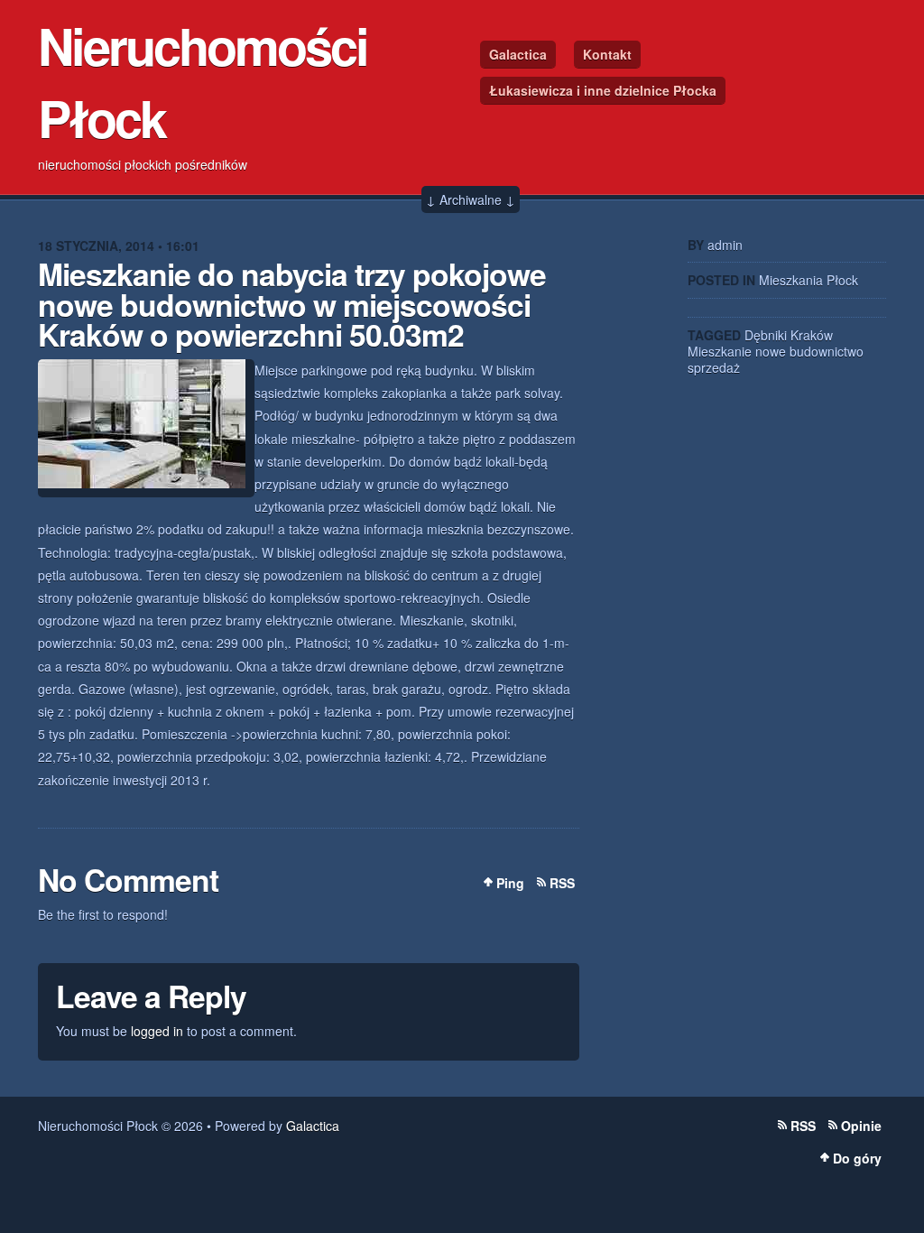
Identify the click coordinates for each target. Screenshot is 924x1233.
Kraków (811, 335)
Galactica (518, 54)
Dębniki (765, 335)
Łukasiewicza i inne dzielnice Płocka (602, 90)
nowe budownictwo (809, 351)
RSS (562, 883)
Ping (510, 883)
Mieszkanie (720, 351)
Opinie (861, 1126)
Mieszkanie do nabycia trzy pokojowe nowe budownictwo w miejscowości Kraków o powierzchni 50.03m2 (292, 304)
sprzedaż (714, 367)
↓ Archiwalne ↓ (470, 199)
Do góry (857, 1158)
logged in (157, 1031)
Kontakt (607, 54)
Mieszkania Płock (808, 280)
